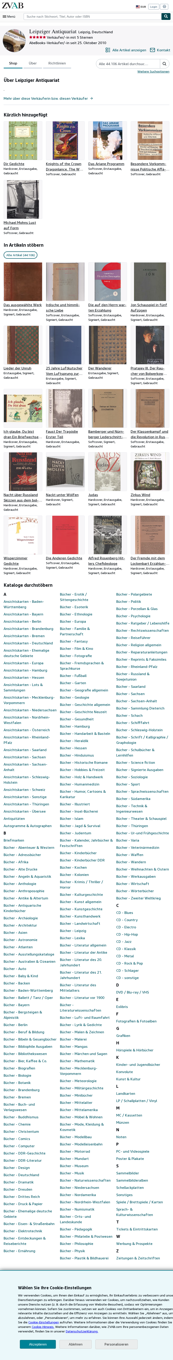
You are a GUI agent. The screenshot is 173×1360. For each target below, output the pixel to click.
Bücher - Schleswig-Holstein (139, 730)
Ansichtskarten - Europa (23, 663)
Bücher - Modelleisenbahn (81, 1144)
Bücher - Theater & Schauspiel (141, 818)
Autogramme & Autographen (28, 825)
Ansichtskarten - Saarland (25, 749)
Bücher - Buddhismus (21, 1117)
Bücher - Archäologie (21, 918)
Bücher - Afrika (16, 862)
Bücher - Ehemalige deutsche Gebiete (28, 1214)
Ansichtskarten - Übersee (25, 811)
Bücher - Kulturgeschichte (81, 894)
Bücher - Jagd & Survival (80, 825)
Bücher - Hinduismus (77, 755)
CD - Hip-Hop (127, 934)
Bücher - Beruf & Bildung (24, 1032)
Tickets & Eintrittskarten (137, 1229)
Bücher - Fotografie (76, 655)
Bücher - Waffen (129, 854)
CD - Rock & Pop (129, 963)
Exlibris (122, 1006)
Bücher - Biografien (19, 1068)
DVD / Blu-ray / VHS (132, 992)
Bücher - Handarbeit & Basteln (85, 733)
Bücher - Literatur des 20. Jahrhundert (81, 962)
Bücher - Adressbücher (22, 854)
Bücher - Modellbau (76, 1137)
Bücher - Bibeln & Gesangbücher (30, 1039)
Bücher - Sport (128, 784)
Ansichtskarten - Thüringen (26, 804)
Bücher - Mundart (74, 1158)
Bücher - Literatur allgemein (83, 945)
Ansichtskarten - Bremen (24, 636)
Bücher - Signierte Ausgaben (139, 769)
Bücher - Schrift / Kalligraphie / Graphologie (142, 740)
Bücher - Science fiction (135, 762)
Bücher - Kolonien (74, 874)
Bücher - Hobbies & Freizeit (82, 769)
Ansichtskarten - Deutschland (28, 643)
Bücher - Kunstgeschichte (81, 909)
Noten (121, 1137)
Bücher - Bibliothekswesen (25, 1053)
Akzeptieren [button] (38, 1344)
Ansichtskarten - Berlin (22, 621)
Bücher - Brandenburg (22, 1090)
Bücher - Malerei (73, 1039)
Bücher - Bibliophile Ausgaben (28, 1046)
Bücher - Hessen (73, 748)
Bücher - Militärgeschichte (81, 1088)
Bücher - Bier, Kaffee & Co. (25, 1061)
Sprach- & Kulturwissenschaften (134, 1212)
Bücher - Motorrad (75, 1151)
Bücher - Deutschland (21, 1175)
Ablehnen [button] (75, 1344)
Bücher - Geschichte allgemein (85, 704)
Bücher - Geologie (74, 697)
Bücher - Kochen (73, 867)
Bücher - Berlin (15, 1024)
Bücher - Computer (19, 1146)
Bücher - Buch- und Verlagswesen (19, 1107)
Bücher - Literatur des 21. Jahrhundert (81, 975)
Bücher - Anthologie (20, 883)
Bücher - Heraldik (74, 740)
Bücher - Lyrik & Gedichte (81, 1024)
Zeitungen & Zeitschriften (138, 1258)
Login (153, 6)
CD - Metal (125, 956)
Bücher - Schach (129, 715)
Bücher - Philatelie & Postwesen (86, 1236)
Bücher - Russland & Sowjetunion (133, 676)
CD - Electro (126, 927)
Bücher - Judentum (75, 833)
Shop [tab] (13, 63)
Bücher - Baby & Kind (21, 976)
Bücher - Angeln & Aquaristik (27, 876)
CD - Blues (124, 912)
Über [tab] (33, 63)
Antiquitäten (14, 818)
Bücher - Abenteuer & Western (29, 847)
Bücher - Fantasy (74, 641)
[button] (164, 63)
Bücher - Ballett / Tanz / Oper (28, 997)
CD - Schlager (127, 970)
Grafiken (123, 1035)
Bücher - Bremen (17, 1097)
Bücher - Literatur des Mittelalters (78, 988)
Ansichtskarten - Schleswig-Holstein (27, 780)
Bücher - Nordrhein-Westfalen (85, 1202)
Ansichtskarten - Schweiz (24, 789)
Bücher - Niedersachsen (79, 1187)
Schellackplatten (130, 1187)
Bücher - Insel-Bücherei (79, 811)
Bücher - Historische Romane (84, 762)
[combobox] (92, 16)
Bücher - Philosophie (76, 1243)
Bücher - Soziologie (132, 777)
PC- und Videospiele (132, 1151)
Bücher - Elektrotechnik (23, 1231)
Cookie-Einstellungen (43, 1322)
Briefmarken (14, 840)
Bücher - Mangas (74, 1046)
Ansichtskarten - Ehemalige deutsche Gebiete (26, 653)
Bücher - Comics (17, 1138)
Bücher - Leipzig (73, 930)
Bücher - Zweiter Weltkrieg (138, 898)
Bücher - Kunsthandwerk (80, 916)
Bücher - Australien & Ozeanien (29, 961)
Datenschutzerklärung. (82, 1331)
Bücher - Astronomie (20, 939)
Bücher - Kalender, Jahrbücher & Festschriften (86, 843)
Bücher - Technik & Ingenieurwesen (131, 809)
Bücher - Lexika (72, 938)
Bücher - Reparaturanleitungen (141, 652)
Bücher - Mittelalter (76, 1102)
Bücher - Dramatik (19, 1182)
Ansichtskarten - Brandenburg (28, 628)
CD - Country (127, 920)
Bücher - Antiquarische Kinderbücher (22, 908)
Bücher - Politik (128, 601)
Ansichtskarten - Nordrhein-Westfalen (27, 720)
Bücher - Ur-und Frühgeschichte (142, 833)
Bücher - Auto (15, 968)
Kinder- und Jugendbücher (138, 1064)
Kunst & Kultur (128, 1079)
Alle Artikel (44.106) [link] (20, 255)
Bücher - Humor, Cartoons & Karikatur (83, 794)
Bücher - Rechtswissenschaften (142, 630)
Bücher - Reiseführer (133, 637)
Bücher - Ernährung (19, 1251)
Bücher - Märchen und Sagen (83, 1053)
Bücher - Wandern (131, 862)
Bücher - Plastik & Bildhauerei (84, 1258)
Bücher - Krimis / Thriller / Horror (81, 884)
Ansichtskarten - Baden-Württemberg (24, 604)
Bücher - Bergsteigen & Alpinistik (23, 1015)
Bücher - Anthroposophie (24, 891)
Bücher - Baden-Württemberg (28, 990)
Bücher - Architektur (20, 925)
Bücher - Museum (74, 1166)
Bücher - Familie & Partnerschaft (75, 631)
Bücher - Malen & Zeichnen (82, 1032)
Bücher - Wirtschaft (132, 883)
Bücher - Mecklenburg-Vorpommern (78, 1071)
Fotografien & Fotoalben (136, 1021)
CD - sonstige (127, 977)
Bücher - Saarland (131, 686)
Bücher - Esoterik (74, 607)
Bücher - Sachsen (130, 693)
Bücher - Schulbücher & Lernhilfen (135, 752)
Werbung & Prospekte (134, 1243)
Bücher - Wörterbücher (135, 891)
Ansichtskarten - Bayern (23, 614)
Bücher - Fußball (73, 675)
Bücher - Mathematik (77, 1061)
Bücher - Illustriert (75, 804)
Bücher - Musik (72, 1173)
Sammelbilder (127, 1173)
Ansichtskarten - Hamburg (25, 670)
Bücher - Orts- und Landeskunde (75, 1219)
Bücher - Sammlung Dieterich (140, 708)
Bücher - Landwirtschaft (80, 923)
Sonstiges (124, 1194)
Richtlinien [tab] (57, 63)
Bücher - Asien (15, 932)
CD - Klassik (126, 948)
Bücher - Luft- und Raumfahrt (85, 1017)
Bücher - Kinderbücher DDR (82, 860)
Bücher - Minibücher (76, 1095)
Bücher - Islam (71, 818)
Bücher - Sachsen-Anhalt (136, 701)
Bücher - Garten (73, 683)
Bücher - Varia (127, 840)
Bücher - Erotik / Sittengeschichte (74, 597)
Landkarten (125, 1093)
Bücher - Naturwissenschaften (85, 1180)
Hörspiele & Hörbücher (134, 1050)
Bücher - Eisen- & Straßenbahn (29, 1223)
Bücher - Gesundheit (77, 719)
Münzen (122, 1122)
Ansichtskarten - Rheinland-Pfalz (27, 740)
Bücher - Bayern (17, 1005)
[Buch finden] (166, 16)
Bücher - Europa (73, 621)
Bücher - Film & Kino (76, 648)
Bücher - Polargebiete (134, 594)
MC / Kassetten (129, 1115)
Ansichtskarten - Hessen (24, 677)
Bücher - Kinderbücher (78, 853)
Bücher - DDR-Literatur (23, 1160)
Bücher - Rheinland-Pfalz (136, 666)
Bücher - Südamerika (133, 798)
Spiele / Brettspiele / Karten (139, 1202)
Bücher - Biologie (17, 1075)
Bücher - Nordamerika (78, 1194)
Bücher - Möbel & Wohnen (81, 1117)
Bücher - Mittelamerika (79, 1109)
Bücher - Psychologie (133, 616)
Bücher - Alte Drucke (20, 869)
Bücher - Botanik (17, 1082)
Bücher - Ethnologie (76, 614)
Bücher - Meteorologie (78, 1081)
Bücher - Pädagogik (76, 1229)
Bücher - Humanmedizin (79, 784)
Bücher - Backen (17, 983)
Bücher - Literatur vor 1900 (82, 997)
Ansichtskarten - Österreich (27, 730)
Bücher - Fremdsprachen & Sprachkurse (82, 666)
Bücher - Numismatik (77, 1209)
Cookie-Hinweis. (43, 1327)
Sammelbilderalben (132, 1180)
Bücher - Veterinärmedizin (137, 847)
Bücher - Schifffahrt (132, 722)
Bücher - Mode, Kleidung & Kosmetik (82, 1127)
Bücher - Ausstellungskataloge (29, 954)
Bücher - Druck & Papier (23, 1204)
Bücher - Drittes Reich (22, 1196)
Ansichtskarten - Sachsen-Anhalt (25, 767)
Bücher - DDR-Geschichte (25, 1153)
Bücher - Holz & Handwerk (81, 777)
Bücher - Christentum (21, 1131)
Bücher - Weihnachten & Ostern (142, 869)
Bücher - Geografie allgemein (84, 690)
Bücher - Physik (72, 1251)
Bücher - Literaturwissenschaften (80, 1007)
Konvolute (124, 1071)
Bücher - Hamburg (75, 726)
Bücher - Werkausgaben (136, 876)
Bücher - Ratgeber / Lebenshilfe (142, 623)
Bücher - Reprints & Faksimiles (141, 659)
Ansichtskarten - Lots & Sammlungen (23, 687)
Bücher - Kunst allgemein (80, 901)
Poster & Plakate (130, 1158)
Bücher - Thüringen (132, 825)
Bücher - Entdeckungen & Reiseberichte (25, 1241)
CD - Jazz (124, 941)
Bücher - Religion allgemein (138, 645)
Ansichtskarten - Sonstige (25, 797)
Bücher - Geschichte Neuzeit (83, 712)
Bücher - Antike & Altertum (26, 898)
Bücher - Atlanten (18, 947)
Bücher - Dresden (18, 1189)
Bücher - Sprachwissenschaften (142, 791)
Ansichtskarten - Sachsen (25, 757)
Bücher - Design (17, 1167)
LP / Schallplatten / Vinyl (136, 1100)
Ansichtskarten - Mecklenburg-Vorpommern (29, 700)
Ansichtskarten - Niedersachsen (30, 710)
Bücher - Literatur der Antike (83, 952)
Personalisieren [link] (116, 1344)
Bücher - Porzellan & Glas (137, 608)
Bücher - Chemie (17, 1124)
